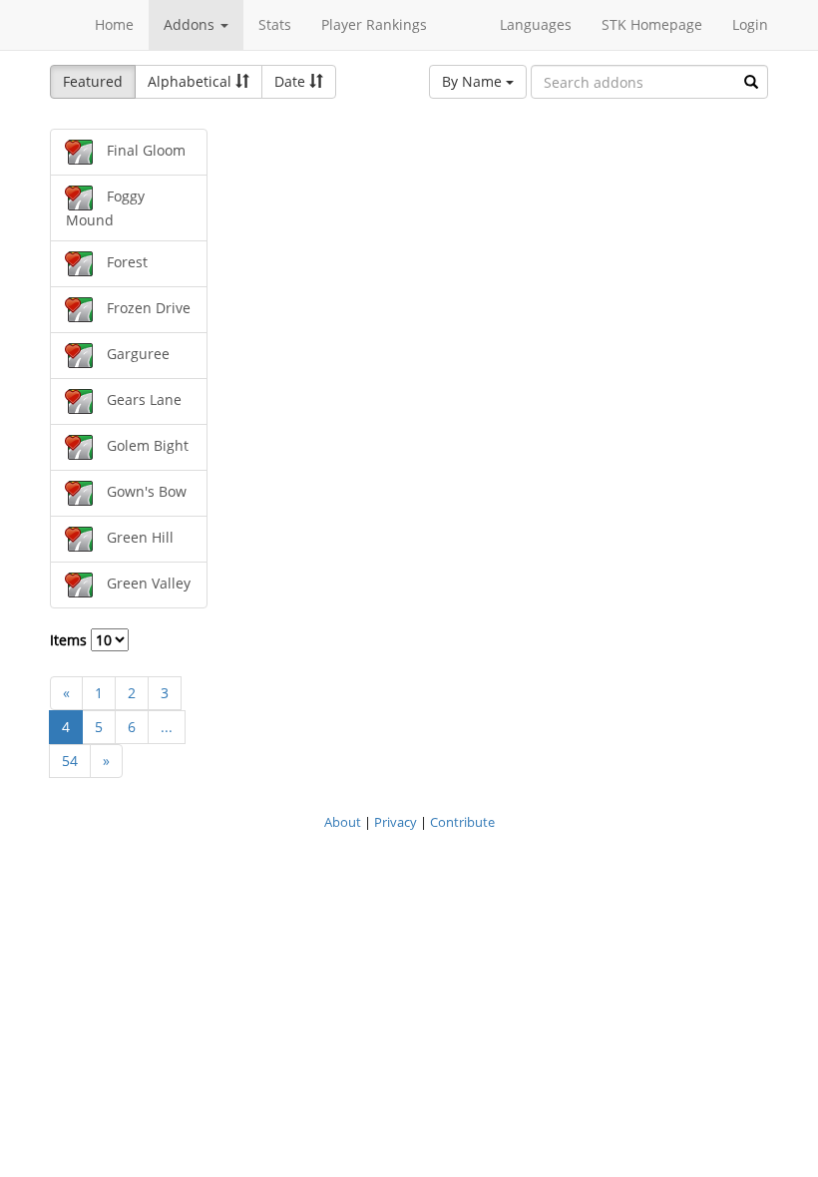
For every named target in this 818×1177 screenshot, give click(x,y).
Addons (191, 24)
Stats (274, 24)
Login (750, 24)
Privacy (395, 822)
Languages (536, 24)
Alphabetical (191, 81)
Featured (93, 81)
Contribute (462, 822)
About (342, 822)
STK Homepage (652, 24)
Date (291, 81)
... (167, 726)
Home (114, 24)
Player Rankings (374, 24)
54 (70, 760)
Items (70, 639)
